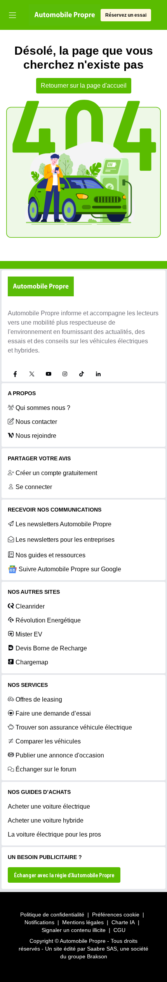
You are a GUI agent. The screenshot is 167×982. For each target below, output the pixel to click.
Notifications (39, 922)
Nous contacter (36, 421)
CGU (119, 930)
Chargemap (32, 662)
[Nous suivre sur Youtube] (48, 374)
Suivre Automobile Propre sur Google (70, 569)
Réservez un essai (125, 15)
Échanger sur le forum (46, 769)
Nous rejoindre (36, 435)
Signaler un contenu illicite (74, 930)
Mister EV (29, 634)
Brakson (97, 956)
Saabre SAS (102, 949)
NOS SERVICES (28, 685)
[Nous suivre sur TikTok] (81, 374)
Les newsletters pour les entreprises (65, 539)
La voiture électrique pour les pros (54, 834)
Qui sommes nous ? (43, 408)
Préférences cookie (115, 914)
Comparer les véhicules (48, 741)
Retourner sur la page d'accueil (84, 85)
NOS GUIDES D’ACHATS (39, 792)
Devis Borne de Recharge (51, 648)
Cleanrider (30, 606)
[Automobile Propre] (65, 15)
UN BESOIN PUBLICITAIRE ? (45, 857)
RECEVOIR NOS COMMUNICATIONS (54, 510)
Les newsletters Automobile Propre (63, 524)
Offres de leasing (39, 699)
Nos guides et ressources (50, 555)
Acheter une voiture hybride (46, 820)
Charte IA (123, 922)
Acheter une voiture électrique (49, 806)
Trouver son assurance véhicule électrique (74, 727)
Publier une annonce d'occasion (60, 755)
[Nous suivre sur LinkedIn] (98, 374)
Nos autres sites (34, 592)
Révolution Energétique (48, 620)
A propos (22, 393)
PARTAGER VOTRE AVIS (39, 458)
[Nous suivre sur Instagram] (65, 374)
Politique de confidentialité (52, 914)
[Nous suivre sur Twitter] (32, 374)
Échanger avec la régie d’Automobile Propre (64, 874)
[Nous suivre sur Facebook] (15, 374)
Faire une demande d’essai (53, 713)
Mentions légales (83, 922)
